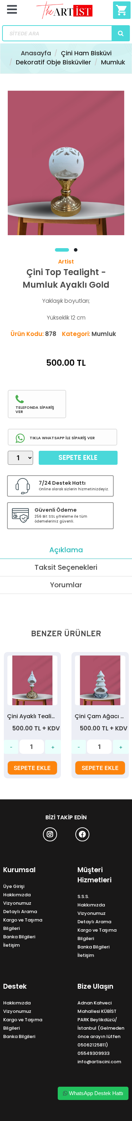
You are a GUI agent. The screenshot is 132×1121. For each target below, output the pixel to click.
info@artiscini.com (99, 1061)
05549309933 (93, 1053)
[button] (61, 249)
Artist (66, 262)
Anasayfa (36, 53)
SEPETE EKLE (32, 767)
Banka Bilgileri (19, 936)
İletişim (11, 945)
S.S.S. (83, 896)
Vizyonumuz (17, 903)
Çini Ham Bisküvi (86, 53)
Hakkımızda (17, 894)
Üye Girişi (13, 886)
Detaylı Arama (20, 911)
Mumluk (113, 62)
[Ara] (121, 33)
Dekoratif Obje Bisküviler (53, 62)
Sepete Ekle (78, 457)
